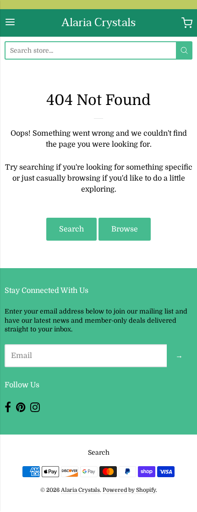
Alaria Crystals (98, 23)
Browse (124, 229)
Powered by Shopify (129, 490)
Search (71, 229)
